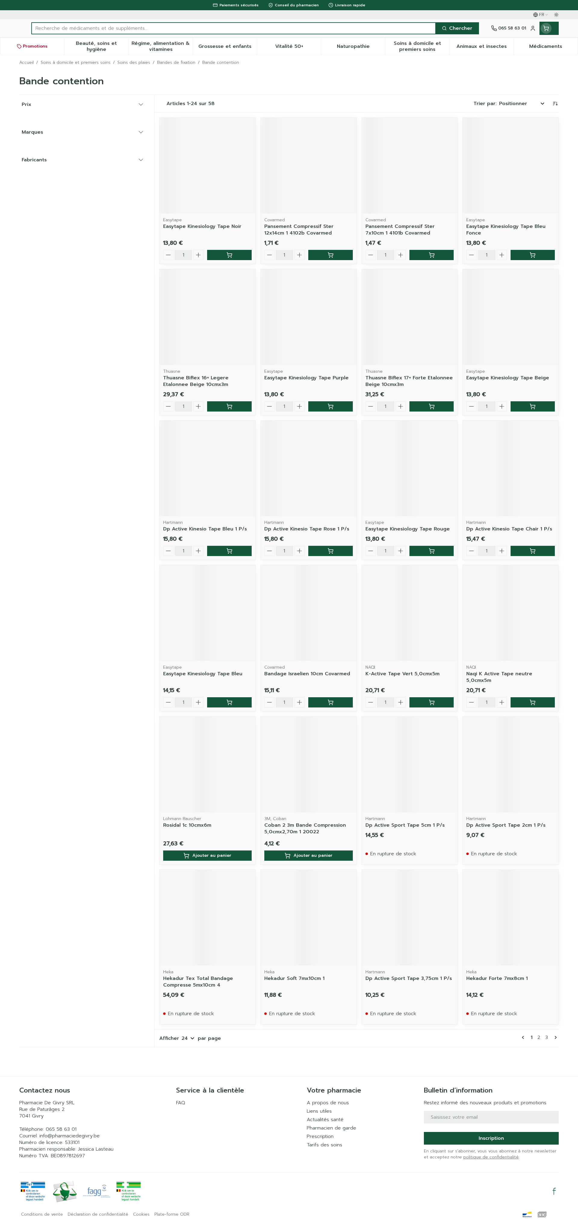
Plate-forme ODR (171, 1214)
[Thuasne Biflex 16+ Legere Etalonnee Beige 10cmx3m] (207, 317)
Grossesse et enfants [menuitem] (227, 48)
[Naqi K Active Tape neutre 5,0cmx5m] (510, 613)
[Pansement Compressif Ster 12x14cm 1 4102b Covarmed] (308, 165)
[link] (524, 1037)
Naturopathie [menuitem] (361, 48)
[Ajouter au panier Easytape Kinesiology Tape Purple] (330, 406)
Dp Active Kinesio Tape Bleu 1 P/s (205, 529)
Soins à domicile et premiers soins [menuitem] (421, 46)
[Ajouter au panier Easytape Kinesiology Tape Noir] (229, 255)
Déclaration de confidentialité (98, 1214)
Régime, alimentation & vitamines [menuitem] (162, 46)
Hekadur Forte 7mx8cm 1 (497, 978)
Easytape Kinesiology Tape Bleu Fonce (505, 230)
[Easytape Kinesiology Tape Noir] (207, 165)
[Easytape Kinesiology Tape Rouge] (410, 468)
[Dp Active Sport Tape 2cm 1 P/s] (510, 764)
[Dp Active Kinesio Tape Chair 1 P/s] (510, 468)
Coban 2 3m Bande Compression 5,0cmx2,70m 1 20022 (305, 828)
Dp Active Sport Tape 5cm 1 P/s (405, 825)
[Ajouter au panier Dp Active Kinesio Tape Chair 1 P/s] (533, 551)
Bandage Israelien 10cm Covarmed (307, 673)
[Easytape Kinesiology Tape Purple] (308, 317)
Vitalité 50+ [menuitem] (298, 48)
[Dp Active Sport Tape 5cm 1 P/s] (410, 764)
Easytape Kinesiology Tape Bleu (202, 673)
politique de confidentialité (491, 1157)
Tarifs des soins (324, 1145)
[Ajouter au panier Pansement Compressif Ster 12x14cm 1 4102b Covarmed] (330, 255)
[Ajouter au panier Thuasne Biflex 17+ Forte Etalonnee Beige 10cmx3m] (431, 406)
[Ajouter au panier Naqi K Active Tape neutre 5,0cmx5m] (533, 702)
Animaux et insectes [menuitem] (485, 48)
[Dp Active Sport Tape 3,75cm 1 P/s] (410, 917)
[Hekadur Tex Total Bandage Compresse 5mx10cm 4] (207, 917)
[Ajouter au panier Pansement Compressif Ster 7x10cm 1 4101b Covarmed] (431, 255)
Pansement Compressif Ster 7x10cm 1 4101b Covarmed (400, 230)
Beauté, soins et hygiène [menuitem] (102, 46)
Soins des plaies (133, 63)
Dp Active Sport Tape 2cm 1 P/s (505, 825)
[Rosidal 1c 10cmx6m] (207, 764)
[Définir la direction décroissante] (555, 103)
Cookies (141, 1214)
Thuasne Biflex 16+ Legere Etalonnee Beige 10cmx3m (195, 381)
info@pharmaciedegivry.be (69, 1135)
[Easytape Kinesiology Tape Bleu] (207, 613)
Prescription (320, 1136)
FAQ (180, 1102)
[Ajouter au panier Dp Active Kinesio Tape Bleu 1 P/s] (229, 551)
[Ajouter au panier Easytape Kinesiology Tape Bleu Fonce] (533, 255)
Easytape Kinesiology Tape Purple (306, 377)
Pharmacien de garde (331, 1128)
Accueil (26, 63)
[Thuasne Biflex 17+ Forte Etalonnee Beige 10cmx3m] (410, 317)
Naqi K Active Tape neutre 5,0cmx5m (499, 677)
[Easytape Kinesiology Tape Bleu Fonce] (510, 165)
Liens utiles (319, 1111)
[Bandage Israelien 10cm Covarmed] (308, 613)
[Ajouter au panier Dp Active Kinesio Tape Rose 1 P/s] (330, 551)
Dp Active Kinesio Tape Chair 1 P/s (509, 529)
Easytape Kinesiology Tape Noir (202, 226)
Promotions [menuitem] (35, 46)
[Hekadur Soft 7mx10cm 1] (308, 917)
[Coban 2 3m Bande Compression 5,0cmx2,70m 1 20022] (308, 764)
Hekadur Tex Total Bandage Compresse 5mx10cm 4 (198, 982)
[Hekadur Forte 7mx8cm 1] (510, 917)
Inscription (491, 1138)
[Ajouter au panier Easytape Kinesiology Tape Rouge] (431, 551)
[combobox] (233, 28)
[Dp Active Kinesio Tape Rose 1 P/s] (308, 468)
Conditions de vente (42, 1214)
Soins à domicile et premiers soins (75, 63)
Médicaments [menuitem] (553, 48)
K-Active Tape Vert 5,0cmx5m (402, 673)
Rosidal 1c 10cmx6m (187, 825)
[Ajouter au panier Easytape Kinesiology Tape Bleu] (229, 702)
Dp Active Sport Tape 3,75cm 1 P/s (408, 978)
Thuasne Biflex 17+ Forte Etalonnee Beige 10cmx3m (409, 381)
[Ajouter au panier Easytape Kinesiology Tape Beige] (533, 406)
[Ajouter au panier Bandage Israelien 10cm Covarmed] (330, 702)
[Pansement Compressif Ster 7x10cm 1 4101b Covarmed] (410, 165)
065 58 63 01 (61, 1129)
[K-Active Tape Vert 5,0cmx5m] (410, 613)
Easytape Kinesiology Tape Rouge (407, 529)
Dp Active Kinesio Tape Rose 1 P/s (306, 529)
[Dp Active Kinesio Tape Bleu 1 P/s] (207, 468)
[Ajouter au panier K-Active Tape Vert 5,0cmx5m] (431, 702)
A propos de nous (328, 1102)
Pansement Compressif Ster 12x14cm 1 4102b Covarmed (299, 230)
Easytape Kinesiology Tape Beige (507, 377)
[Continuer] (554, 1037)
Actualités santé (325, 1119)
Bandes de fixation (176, 63)
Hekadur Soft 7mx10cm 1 (294, 978)
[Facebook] (554, 1191)
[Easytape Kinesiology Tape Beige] (510, 317)
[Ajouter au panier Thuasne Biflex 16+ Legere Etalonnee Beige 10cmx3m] (229, 406)
